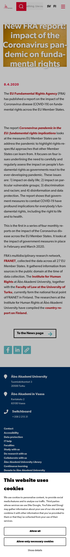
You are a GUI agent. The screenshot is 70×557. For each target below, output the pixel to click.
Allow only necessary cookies (35, 541)
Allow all (35, 531)
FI (54, 6)
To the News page (30, 333)
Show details (35, 550)
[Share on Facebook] (8, 350)
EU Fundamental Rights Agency (33, 93)
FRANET (10, 261)
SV (49, 6)
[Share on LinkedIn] (17, 350)
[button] (27, 350)
